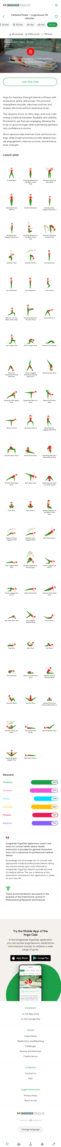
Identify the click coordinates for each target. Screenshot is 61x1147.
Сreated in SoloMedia (30, 1120)
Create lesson (31, 1056)
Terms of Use (30, 1100)
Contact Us (30, 1073)
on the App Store (30, 1014)
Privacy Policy (30, 1095)
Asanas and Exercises (30, 1051)
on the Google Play (30, 1019)
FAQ (30, 1078)
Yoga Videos (30, 1036)
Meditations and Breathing (30, 1041)
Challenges (30, 1046)
